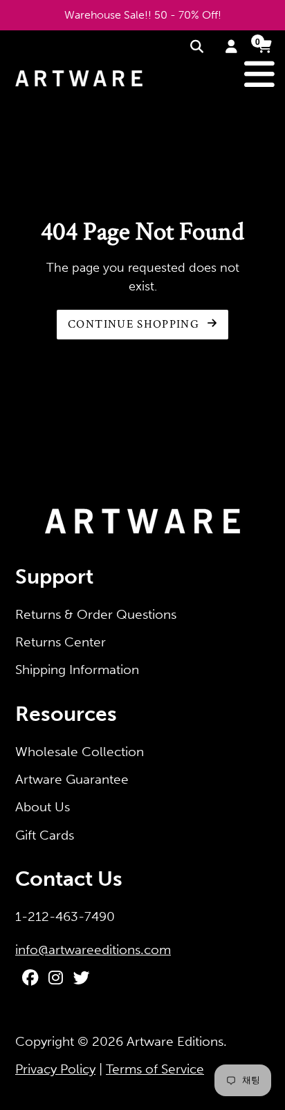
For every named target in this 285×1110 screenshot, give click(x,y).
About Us (42, 807)
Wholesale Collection (79, 752)
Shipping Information (77, 669)
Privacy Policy (55, 1069)
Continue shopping (135, 324)
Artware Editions (175, 1041)
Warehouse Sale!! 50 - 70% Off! (142, 14)
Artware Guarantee (72, 779)
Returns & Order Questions (95, 614)
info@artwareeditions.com (93, 950)
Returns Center (60, 642)
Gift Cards (44, 835)
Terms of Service (155, 1069)
